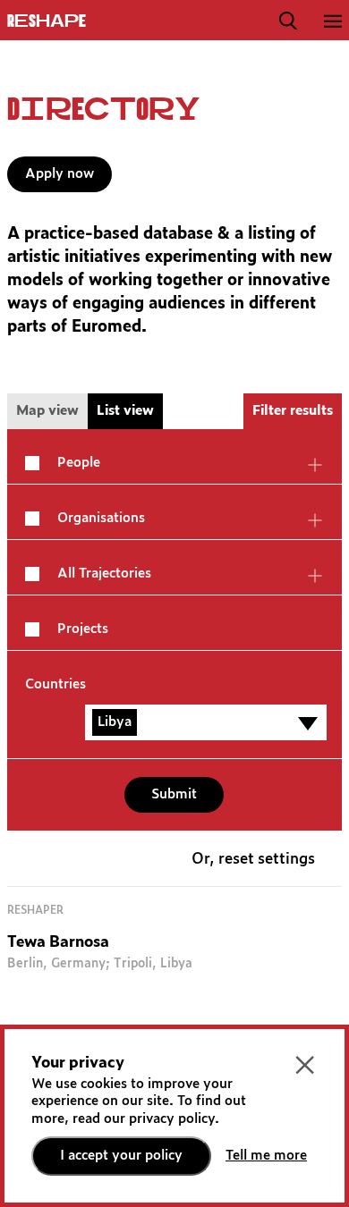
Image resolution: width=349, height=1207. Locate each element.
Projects (82, 629)
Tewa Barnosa (58, 942)
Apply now (59, 174)
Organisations (101, 518)
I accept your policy (121, 1155)
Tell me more (266, 1155)
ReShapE (46, 21)
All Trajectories (104, 573)
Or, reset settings (253, 859)
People (78, 462)
